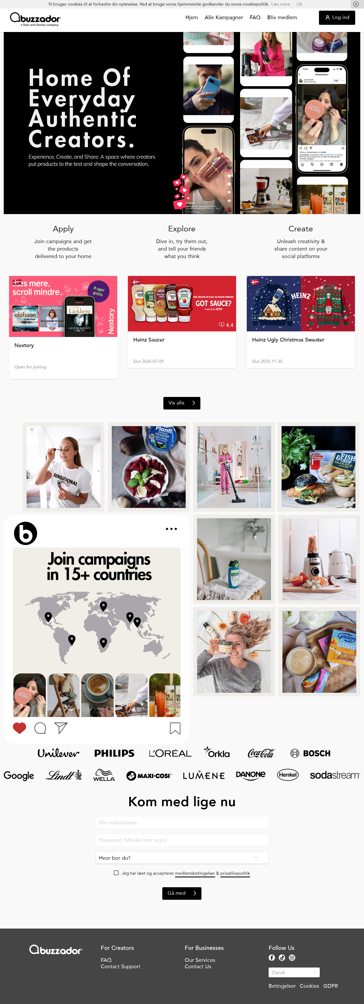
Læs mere (280, 4)
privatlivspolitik (235, 873)
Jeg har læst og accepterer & (186, 873)
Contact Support (120, 966)
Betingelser (282, 986)
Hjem (191, 18)
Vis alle (176, 403)
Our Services (200, 960)
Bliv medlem (282, 18)
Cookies (309, 986)
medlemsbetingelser (195, 873)
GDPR (330, 986)
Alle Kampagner (224, 18)
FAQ (255, 18)
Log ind (341, 17)
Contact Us (198, 966)
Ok (299, 4)
